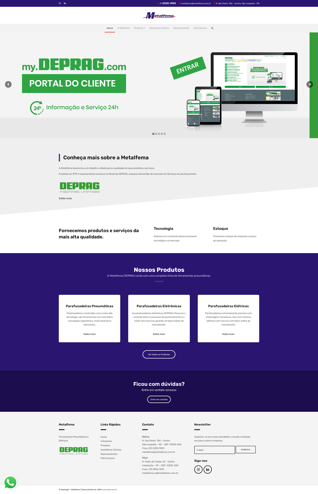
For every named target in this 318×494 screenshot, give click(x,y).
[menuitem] (110, 28)
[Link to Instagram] (59, 3)
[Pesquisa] (211, 28)
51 (168, 3)
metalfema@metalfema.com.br (196, 3)
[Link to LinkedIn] (64, 3)
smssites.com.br (110, 490)
